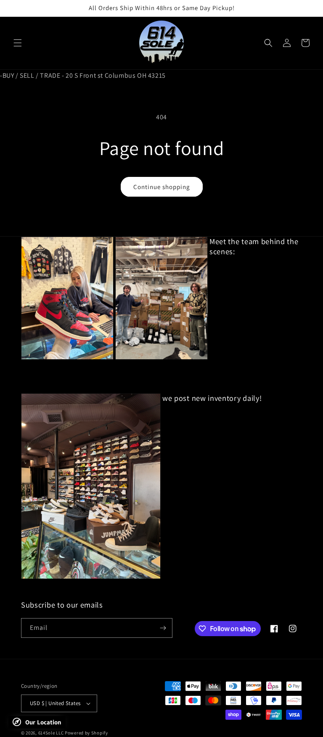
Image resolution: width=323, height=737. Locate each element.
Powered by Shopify (86, 733)
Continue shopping (161, 187)
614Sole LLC (51, 733)
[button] (17, 43)
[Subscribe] (163, 628)
